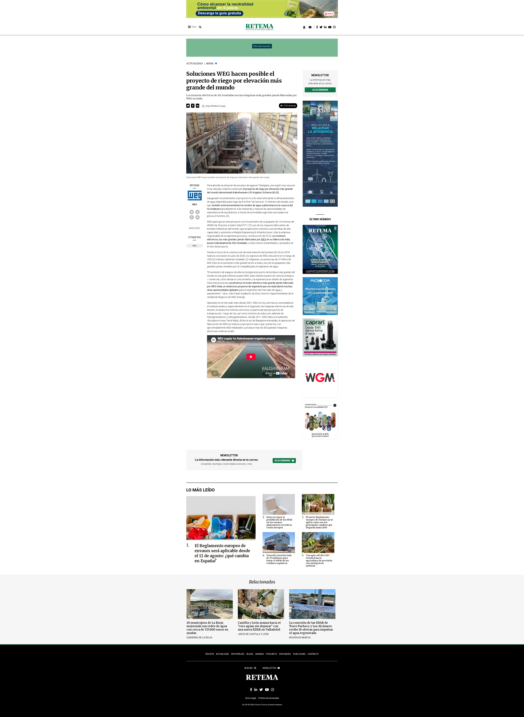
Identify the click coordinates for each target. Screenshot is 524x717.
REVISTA (209, 654)
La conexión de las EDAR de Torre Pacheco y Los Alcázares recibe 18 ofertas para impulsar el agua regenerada (311, 628)
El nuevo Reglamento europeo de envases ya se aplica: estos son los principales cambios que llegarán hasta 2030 (319, 522)
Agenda (259, 654)
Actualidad (194, 63)
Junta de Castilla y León (253, 634)
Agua (209, 63)
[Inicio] (261, 27)
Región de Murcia (300, 637)
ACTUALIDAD (222, 654)
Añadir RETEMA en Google (215, 106)
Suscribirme (320, 89)
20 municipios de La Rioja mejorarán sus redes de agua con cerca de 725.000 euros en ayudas (207, 628)
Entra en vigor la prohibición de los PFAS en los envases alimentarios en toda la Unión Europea (279, 522)
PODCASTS (271, 654)
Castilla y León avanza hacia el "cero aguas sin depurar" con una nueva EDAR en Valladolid (259, 626)
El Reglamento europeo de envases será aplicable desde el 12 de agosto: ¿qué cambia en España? (222, 553)
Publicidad (299, 654)
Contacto (313, 654)
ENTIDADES (285, 654)
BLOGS (249, 654)
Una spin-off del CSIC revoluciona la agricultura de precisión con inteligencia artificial (319, 560)
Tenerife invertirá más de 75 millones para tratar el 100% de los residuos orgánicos (278, 559)
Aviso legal (250, 698)
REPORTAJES (237, 654)
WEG (194, 204)
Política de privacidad (268, 698)
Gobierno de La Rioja (199, 637)
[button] (188, 106)
